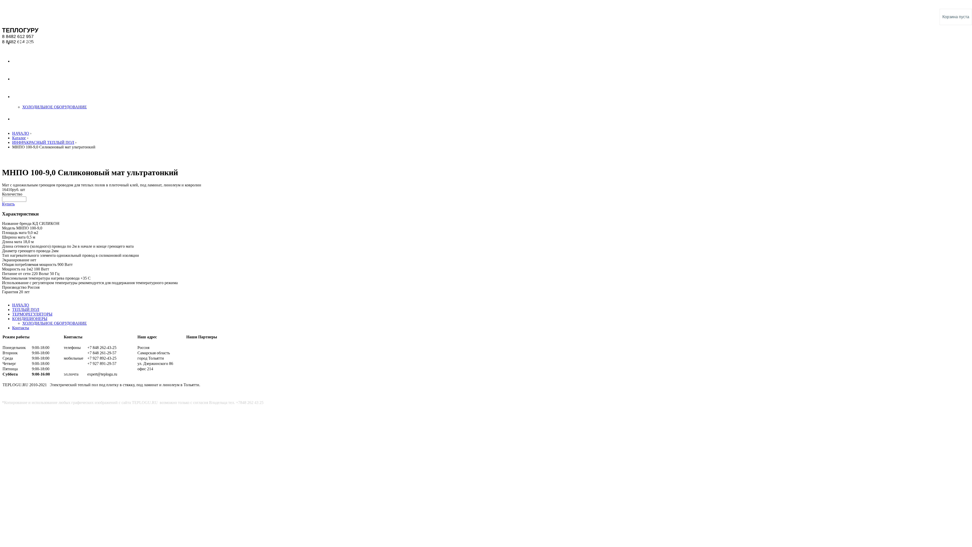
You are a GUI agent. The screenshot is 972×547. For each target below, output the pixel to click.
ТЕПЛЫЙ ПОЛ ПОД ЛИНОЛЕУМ (30, 4)
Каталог (19, 138)
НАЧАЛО (20, 133)
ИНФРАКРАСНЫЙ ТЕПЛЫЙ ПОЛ (43, 142)
